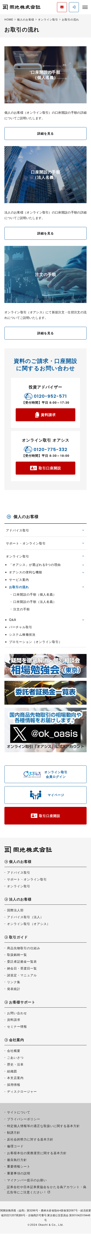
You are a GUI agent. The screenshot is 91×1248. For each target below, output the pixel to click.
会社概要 (13, 1050)
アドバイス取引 (17, 530)
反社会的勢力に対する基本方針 (30, 1139)
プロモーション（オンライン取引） (35, 642)
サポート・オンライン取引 (26, 543)
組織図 (12, 1071)
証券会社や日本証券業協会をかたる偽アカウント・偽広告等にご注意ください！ (46, 1189)
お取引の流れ (19, 587)
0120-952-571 (50, 396)
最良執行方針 (17, 1159)
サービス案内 (19, 580)
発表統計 (13, 988)
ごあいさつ (15, 1057)
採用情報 (13, 1084)
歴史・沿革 (15, 1064)
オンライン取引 (17, 556)
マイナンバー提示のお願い (27, 1180)
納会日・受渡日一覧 (22, 968)
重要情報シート (18, 1166)
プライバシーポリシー (23, 1119)
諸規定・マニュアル (22, 975)
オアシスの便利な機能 (25, 572)
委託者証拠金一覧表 (22, 961)
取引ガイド (18, 937)
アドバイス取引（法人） (25, 917)
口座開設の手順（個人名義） (34, 594)
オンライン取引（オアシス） (28, 923)
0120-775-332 (50, 449)
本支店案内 (15, 1077)
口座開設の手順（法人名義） (34, 602)
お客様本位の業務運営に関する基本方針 (37, 1153)
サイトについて (18, 1112)
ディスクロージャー (22, 1091)
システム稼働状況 (22, 634)
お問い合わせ (17, 1013)
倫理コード (15, 1146)
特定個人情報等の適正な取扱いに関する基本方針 (43, 1126)
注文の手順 (21, 609)
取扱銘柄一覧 (17, 954)
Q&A (12, 620)
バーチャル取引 (20, 627)
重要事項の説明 (18, 1173)
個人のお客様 (26, 516)
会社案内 (16, 1040)
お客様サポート (22, 1002)
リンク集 (13, 982)
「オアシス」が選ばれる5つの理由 (35, 565)
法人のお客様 (20, 899)
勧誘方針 (13, 1132)
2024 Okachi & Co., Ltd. (47, 1224)
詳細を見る (45, 133)
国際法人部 (15, 910)
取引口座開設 (50, 467)
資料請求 (48, 414)
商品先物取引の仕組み (23, 948)
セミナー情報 (17, 1026)
